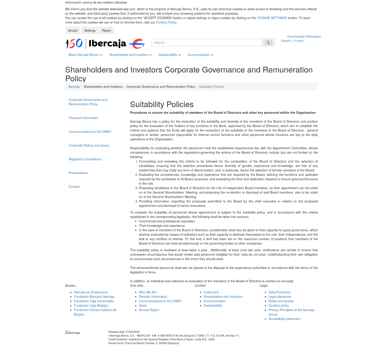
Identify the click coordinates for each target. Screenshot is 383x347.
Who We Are (148, 292)
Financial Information (83, 118)
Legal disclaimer (280, 296)
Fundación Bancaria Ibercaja (94, 296)
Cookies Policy (166, 22)
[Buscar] (268, 42)
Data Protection (279, 292)
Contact (74, 186)
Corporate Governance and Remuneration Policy (88, 101)
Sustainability (168, 54)
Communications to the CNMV (90, 131)
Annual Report (149, 310)
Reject (106, 30)
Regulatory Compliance (85, 159)
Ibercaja (74, 86)
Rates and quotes (281, 301)
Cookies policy (279, 305)
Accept (73, 30)
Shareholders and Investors (129, 54)
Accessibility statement (284, 318)
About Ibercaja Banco (84, 54)
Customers (211, 292)
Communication (199, 54)
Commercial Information (304, 36)
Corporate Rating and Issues (89, 145)
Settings (90, 30)
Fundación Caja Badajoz (91, 305)
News (143, 305)
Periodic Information (153, 296)
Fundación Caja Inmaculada (93, 301)
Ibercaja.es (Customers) (91, 292)
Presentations (78, 173)
